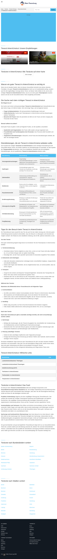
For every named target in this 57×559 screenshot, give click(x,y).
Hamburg (32, 529)
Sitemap (3, 534)
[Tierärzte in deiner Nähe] (28, 3)
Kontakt (2, 531)
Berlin (31, 525)
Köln (30, 531)
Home (2, 9)
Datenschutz (4, 527)
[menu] (1, 1)
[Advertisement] (28, 27)
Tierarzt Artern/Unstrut (22, 9)
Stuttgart (31, 534)
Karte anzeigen (28, 74)
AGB (2, 525)
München (32, 533)
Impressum (3, 529)
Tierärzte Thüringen (13, 9)
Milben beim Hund (34, 543)
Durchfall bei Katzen (34, 541)
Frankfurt (32, 527)
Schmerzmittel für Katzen (35, 540)
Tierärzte (6, 9)
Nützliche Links (4, 533)
